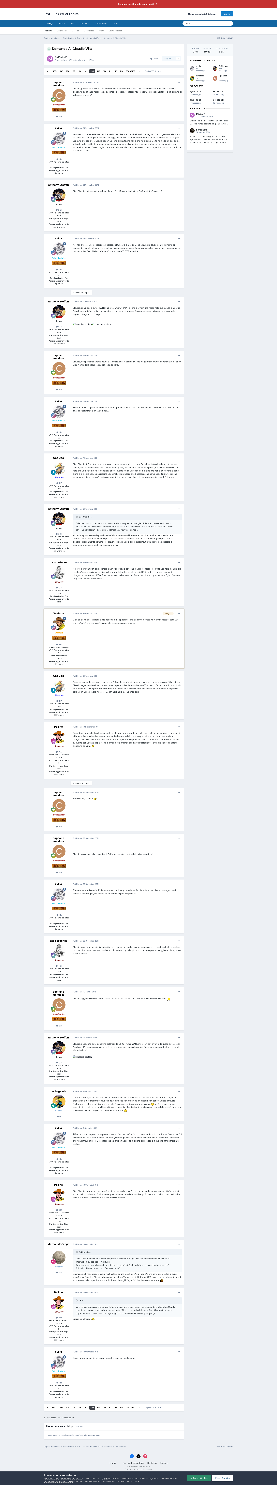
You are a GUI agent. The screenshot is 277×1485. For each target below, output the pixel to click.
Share (155, 59)
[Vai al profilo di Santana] (59, 623)
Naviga (50, 23)
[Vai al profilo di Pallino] (59, 736)
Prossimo (130, 71)
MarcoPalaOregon (58, 1246)
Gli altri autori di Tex (84, 60)
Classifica (84, 23)
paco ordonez (58, 562)
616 (60, 116)
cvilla (58, 128)
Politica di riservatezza (134, 1463)
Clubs (115, 23)
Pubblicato (86, 82)
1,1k (60, 159)
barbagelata (58, 1091)
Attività (62, 23)
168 (60, 1272)
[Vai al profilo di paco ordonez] (59, 572)
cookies (104, 1478)
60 (60, 1116)
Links (72, 23)
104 (67, 71)
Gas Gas (58, 457)
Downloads (89, 31)
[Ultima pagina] (139, 71)
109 (98, 71)
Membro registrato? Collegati (202, 14)
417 (60, 483)
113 (121, 71)
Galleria (75, 31)
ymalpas (200, 76)
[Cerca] (230, 23)
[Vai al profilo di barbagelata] (59, 1101)
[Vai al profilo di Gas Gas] (59, 468)
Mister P (62, 57)
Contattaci (152, 1463)
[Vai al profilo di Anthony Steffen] (59, 195)
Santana (58, 613)
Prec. (54, 71)
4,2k (60, 587)
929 (60, 644)
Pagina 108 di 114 (152, 71)
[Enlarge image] (82, 324)
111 (110, 71)
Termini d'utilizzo (51, 1478)
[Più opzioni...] (179, 82)
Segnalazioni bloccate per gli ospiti (136, 4)
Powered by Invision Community (138, 1469)
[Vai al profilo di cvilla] (59, 138)
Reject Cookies (222, 1478)
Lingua (113, 1463)
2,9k (60, 210)
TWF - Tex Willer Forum (61, 14)
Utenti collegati (115, 31)
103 (61, 71)
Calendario (62, 31)
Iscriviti (227, 14)
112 (115, 71)
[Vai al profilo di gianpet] (215, 78)
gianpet (223, 76)
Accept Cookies (200, 1478)
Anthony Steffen (58, 184)
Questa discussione (214, 23)
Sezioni (48, 31)
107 (86, 71)
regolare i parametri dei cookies (58, 1481)
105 (73, 71)
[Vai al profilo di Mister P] (50, 59)
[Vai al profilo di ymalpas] (192, 78)
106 (79, 71)
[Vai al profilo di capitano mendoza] (59, 95)
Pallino (58, 726)
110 (104, 71)
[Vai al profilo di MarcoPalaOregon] (59, 1257)
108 (92, 71)
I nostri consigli (100, 23)
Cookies (163, 1463)
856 (60, 752)
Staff (101, 31)
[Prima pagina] (48, 71)
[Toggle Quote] (77, 517)
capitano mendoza (58, 84)
